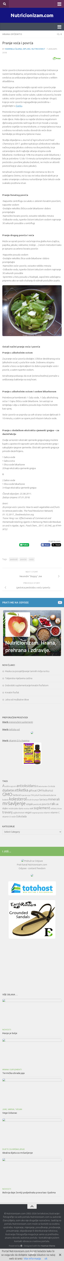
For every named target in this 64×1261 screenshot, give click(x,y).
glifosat (33, 790)
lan (41, 799)
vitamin (47, 813)
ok (46, 1258)
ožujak (29, 804)
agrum (13, 786)
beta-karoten (43, 786)
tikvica (59, 808)
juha (36, 795)
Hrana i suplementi (12, 1070)
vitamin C (55, 812)
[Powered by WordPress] (21, 1246)
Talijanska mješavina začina (18, 678)
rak (52, 804)
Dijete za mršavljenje (13, 1149)
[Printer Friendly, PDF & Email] (56, 58)
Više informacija (32, 1258)
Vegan (19, 1109)
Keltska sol (11, 729)
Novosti (6, 1030)
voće (31, 559)
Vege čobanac (9, 1113)
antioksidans (26, 786)
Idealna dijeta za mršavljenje (17, 1152)
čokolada (21, 816)
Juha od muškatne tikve (17, 699)
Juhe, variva (8, 1109)
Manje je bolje (9, 1033)
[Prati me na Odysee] (60, 602)
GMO (7, 794)
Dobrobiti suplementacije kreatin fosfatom (26, 685)
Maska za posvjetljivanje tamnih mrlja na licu (27, 671)
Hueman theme (48, 1246)
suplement (42, 808)
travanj (7, 812)
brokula (51, 786)
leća (45, 799)
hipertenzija (25, 795)
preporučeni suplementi (17, 722)
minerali (54, 799)
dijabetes (8, 790)
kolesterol (18, 799)
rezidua (26, 808)
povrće (23, 559)
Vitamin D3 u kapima (15, 740)
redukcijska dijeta (15, 808)
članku (19, 105)
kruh (29, 799)
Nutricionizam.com (32, 15)
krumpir (35, 800)
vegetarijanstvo (37, 813)
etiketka (21, 790)
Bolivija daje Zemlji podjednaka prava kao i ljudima (29, 1192)
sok (31, 808)
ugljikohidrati (18, 813)
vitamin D (6, 816)
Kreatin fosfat (12, 692)
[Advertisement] (32, 965)
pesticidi (13, 559)
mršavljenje (14, 803)
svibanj (54, 808)
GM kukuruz (45, 790)
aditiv (7, 786)
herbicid (17, 795)
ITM (32, 795)
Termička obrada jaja (13, 1073)
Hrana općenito (12, 34)
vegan (28, 812)
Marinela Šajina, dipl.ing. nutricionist (25, 49)
